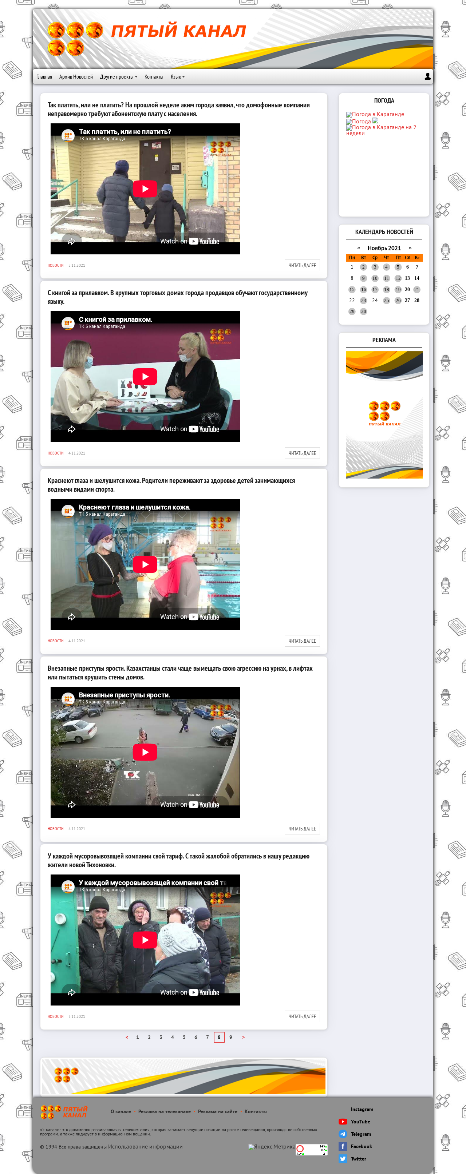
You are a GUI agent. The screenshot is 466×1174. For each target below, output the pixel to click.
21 (416, 289)
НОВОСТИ (56, 265)
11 (386, 278)
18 (386, 289)
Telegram (361, 1134)
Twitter (358, 1159)
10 (375, 278)
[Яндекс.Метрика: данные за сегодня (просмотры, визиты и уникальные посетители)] (272, 1147)
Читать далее (302, 265)
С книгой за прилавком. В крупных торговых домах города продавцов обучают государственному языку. (177, 297)
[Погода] (362, 122)
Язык (176, 76)
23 (363, 300)
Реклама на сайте (217, 1112)
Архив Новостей (76, 76)
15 (352, 289)
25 (386, 300)
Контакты (154, 76)
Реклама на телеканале (164, 1112)
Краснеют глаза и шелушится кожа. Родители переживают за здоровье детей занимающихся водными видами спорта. (171, 485)
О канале (121, 1112)
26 (398, 300)
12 (398, 278)
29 (352, 311)
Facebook (361, 1147)
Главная (44, 76)
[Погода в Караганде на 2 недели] (384, 133)
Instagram (362, 1110)
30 (363, 311)
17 (375, 289)
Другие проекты (117, 76)
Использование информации (145, 1147)
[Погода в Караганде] (375, 114)
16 (363, 289)
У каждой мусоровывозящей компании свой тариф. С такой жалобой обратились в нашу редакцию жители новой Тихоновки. (178, 860)
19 (398, 289)
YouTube (360, 1122)
